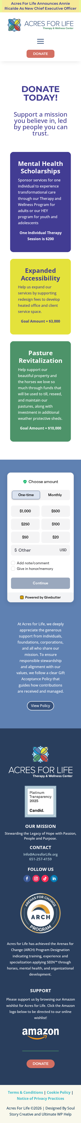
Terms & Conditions (25, 1092)
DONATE (40, 54)
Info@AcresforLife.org (40, 854)
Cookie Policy (58, 1092)
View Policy (40, 705)
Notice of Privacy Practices (40, 1098)
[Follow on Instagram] (36, 878)
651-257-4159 (40, 859)
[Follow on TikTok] (45, 878)
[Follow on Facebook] (27, 878)
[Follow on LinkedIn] (54, 878)
